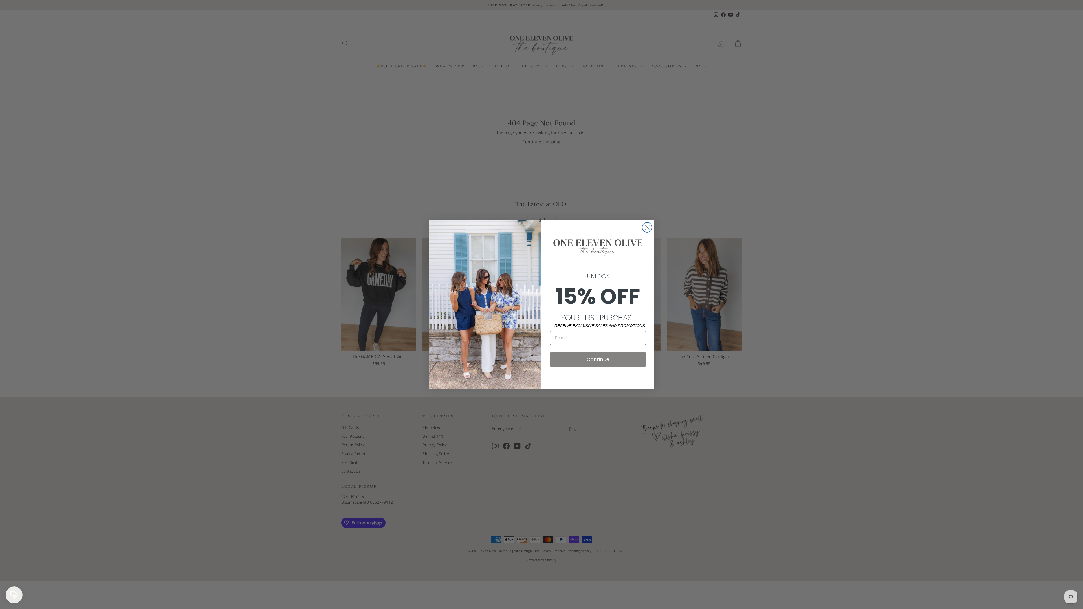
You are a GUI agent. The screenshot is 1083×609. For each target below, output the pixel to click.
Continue (597, 359)
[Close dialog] (647, 227)
